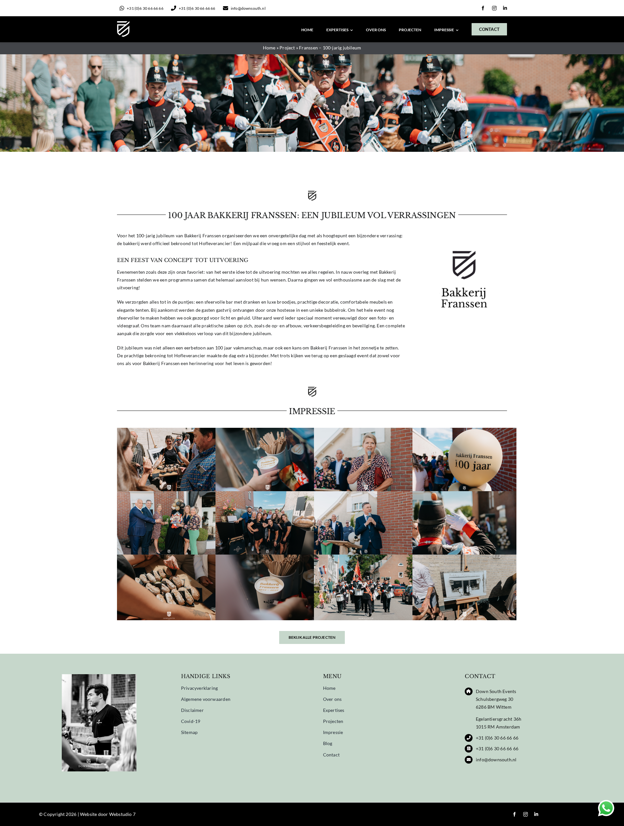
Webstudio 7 (122, 814)
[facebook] (483, 8)
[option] (99, 726)
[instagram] (494, 8)
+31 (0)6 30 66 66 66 (497, 738)
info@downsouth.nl (496, 759)
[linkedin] (505, 8)
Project (287, 47)
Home (269, 47)
